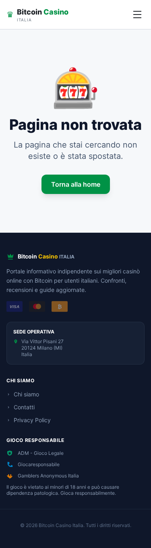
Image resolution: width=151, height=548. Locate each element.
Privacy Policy (32, 420)
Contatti (24, 407)
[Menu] (137, 14)
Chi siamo (26, 394)
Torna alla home (75, 184)
